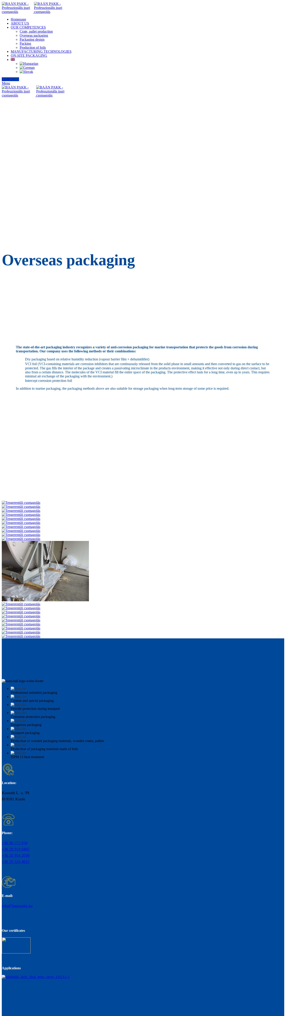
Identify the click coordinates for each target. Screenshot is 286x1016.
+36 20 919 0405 (15, 849)
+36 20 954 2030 (15, 855)
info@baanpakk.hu (17, 905)
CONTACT (10, 79)
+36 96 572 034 (14, 843)
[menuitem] (13, 59)
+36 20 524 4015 (15, 861)
